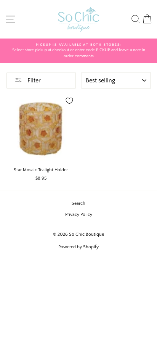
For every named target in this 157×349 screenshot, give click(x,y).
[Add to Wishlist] (69, 101)
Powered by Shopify (78, 246)
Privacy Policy (78, 214)
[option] (78, 51)
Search (78, 203)
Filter (33, 80)
